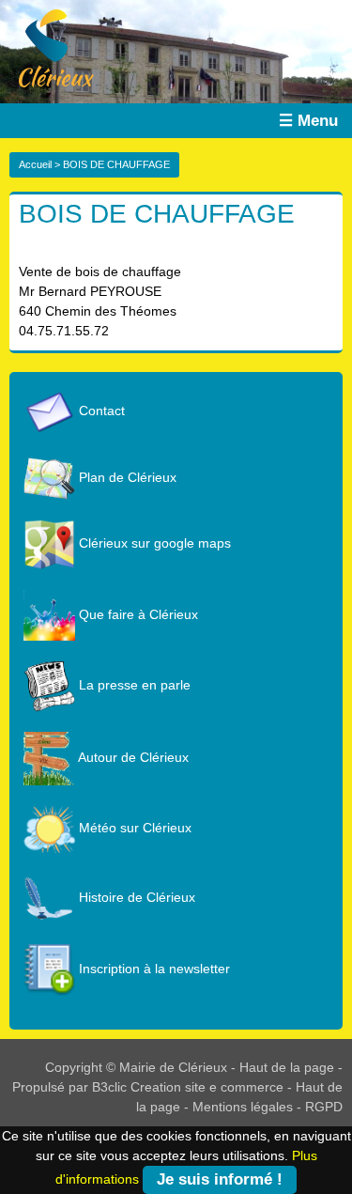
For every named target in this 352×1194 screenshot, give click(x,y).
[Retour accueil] (47, 46)
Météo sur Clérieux (133, 827)
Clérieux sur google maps (153, 542)
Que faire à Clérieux (136, 614)
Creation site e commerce (206, 1086)
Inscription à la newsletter (152, 968)
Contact (100, 410)
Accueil (35, 164)
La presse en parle (133, 684)
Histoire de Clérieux (135, 897)
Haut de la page (286, 1067)
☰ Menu (308, 121)
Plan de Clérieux (125, 477)
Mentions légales (242, 1106)
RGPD (324, 1106)
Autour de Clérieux (132, 757)
